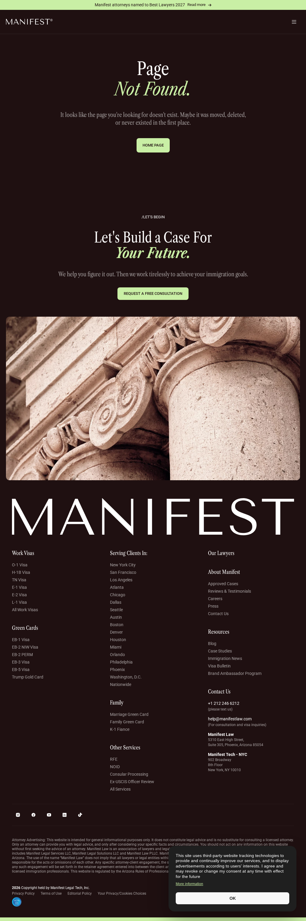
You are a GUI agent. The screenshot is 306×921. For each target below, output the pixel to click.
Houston (118, 639)
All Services (120, 789)
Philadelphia (121, 662)
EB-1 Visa (21, 639)
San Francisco (123, 572)
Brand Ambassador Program (234, 673)
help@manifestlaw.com (230, 718)
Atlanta (117, 587)
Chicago (117, 594)
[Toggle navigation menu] (294, 22)
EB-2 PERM (22, 654)
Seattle (116, 609)
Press (213, 606)
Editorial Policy (80, 893)
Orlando (117, 654)
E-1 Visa (19, 587)
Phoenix (117, 669)
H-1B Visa (21, 572)
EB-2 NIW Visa (25, 647)
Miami (115, 647)
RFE (113, 759)
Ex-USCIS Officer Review (132, 781)
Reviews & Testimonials (229, 591)
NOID (115, 766)
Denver (116, 632)
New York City (123, 564)
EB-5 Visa (21, 669)
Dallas (115, 602)
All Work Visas (25, 609)
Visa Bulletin (219, 666)
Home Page (153, 145)
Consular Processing (129, 774)
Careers (215, 598)
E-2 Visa (19, 594)
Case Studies (220, 651)
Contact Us (218, 613)
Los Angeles (121, 579)
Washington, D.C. (126, 677)
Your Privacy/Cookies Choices (122, 893)
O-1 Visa (19, 564)
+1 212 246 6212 (223, 703)
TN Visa (19, 579)
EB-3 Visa (21, 662)
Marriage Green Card (129, 714)
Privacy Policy (23, 893)
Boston (116, 624)
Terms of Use (51, 893)
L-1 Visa (19, 602)
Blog (212, 643)
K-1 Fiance (119, 729)
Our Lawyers (221, 553)
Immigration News (225, 658)
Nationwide (120, 684)
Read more (196, 4)
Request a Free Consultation (153, 293)
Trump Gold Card (27, 677)
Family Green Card (127, 721)
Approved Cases (223, 583)
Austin (116, 617)
